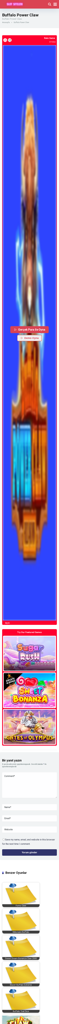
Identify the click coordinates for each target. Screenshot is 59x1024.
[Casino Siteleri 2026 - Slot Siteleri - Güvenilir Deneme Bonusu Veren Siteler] (14, 4)
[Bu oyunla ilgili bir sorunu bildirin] (5, 40)
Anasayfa (6, 22)
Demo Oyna (31, 338)
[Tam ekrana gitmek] (10, 40)
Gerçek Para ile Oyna (31, 329)
